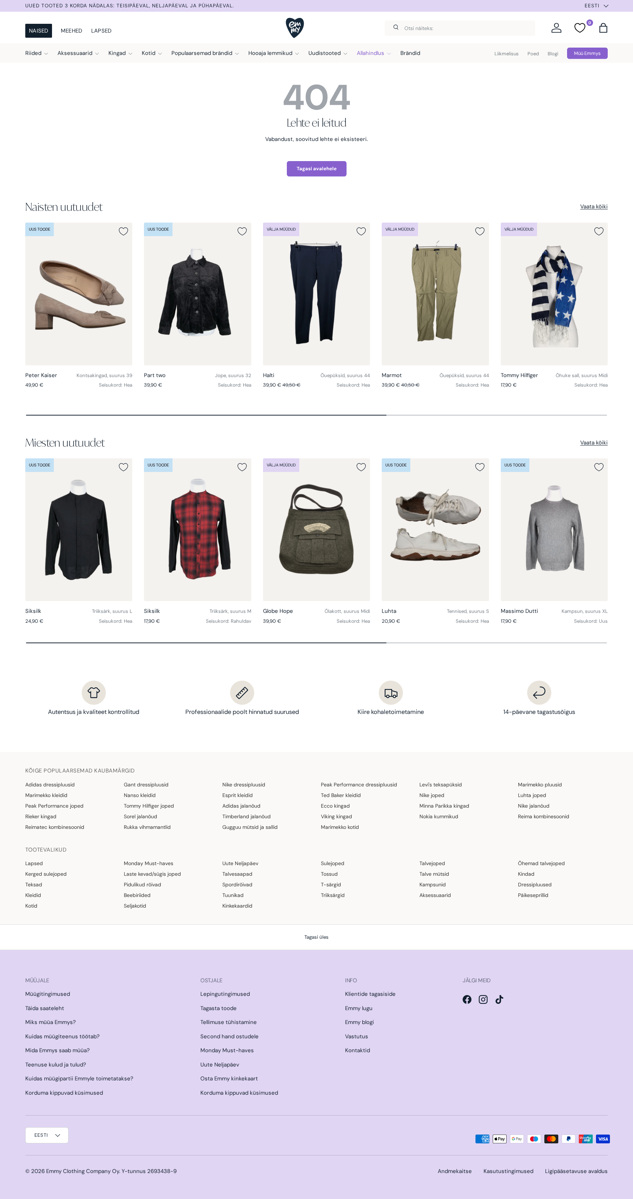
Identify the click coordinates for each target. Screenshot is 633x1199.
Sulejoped (332, 863)
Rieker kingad (40, 816)
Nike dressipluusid (243, 784)
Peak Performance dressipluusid (359, 784)
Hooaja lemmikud (270, 53)
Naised (38, 30)
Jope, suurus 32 (233, 375)
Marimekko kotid (340, 827)
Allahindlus (370, 53)
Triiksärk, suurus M (230, 611)
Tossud (329, 874)
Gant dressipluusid (146, 784)
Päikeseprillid (533, 895)
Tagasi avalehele (317, 168)
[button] (603, 28)
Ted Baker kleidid (341, 795)
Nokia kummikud (438, 816)
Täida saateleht (44, 1008)
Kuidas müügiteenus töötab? (62, 1036)
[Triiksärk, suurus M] (197, 529)
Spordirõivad (237, 884)
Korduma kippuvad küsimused (64, 1092)
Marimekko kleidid (46, 795)
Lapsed (101, 30)
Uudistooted (324, 53)
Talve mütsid (434, 874)
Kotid (148, 53)
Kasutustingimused (508, 1171)
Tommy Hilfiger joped (149, 806)
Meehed (71, 30)
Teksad (33, 884)
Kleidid (33, 895)
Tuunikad (233, 895)
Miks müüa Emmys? (50, 1022)
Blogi (553, 54)
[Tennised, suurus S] (435, 529)
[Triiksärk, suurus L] (78, 529)
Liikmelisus (507, 54)
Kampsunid (432, 884)
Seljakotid (135, 905)
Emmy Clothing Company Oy (82, 1171)
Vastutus (356, 1036)
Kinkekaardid (237, 905)
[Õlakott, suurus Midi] (316, 529)
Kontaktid (357, 1050)
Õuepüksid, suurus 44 (345, 375)
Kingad (117, 53)
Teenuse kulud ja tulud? (55, 1064)
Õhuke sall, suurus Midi (582, 375)
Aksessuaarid (75, 53)
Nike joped (431, 795)
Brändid (410, 53)
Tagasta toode (218, 1008)
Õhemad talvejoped (541, 863)
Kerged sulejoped (46, 874)
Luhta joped (532, 795)
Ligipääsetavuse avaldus (576, 1171)
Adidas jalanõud (241, 806)
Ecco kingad (335, 806)
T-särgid (331, 884)
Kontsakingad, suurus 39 (104, 375)
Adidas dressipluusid (50, 784)
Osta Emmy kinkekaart (229, 1078)
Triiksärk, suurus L (112, 611)
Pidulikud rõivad (142, 884)
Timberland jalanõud (246, 816)
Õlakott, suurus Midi (347, 611)
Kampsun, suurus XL (585, 611)
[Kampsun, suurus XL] (554, 529)
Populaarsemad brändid (201, 53)
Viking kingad (336, 816)
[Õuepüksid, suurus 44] (316, 294)
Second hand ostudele (229, 1036)
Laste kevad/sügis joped (152, 874)
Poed (533, 54)
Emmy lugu (359, 1008)
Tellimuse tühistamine (228, 1022)
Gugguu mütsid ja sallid (250, 827)
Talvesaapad (237, 874)
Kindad (526, 874)
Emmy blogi (359, 1022)
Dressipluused (535, 884)
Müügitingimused (47, 994)
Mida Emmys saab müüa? (57, 1050)
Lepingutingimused (225, 994)
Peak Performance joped (54, 806)
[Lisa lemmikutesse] (123, 231)
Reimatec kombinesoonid (54, 827)
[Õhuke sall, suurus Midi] (554, 294)
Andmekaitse (455, 1171)
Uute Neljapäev (240, 863)
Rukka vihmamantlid (147, 827)
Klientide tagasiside (370, 994)
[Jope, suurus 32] (197, 294)
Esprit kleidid (237, 795)
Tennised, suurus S (468, 611)
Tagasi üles (316, 937)
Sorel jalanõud (140, 816)
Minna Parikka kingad (444, 806)
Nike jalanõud (533, 806)
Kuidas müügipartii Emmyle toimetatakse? (79, 1078)
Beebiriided (137, 895)
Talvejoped (432, 863)
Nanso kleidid (140, 795)
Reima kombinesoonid (543, 816)
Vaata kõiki (594, 206)
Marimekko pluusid (540, 784)
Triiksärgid (333, 895)
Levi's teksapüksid (440, 784)
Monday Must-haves (148, 863)
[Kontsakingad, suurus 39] (78, 294)
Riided (33, 53)
